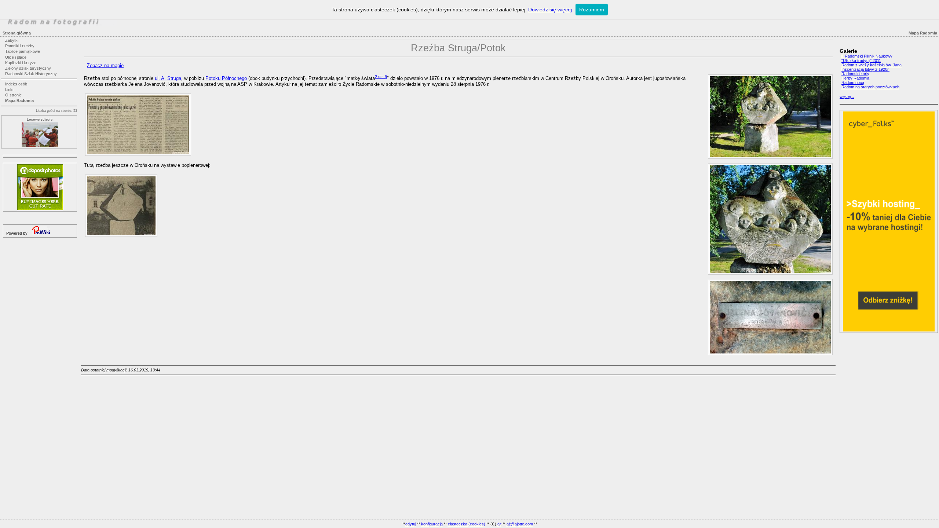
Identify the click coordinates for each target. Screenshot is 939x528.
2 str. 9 (381, 76)
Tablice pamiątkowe (22, 51)
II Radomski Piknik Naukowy (866, 56)
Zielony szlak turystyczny (28, 68)
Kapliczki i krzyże (20, 62)
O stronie (13, 95)
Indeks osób (16, 84)
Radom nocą (852, 82)
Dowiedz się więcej (550, 9)
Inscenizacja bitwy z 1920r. (865, 69)
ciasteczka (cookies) (466, 524)
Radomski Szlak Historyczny (31, 74)
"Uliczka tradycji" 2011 (861, 60)
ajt (499, 524)
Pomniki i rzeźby (19, 46)
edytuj (410, 524)
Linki (9, 89)
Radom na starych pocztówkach (870, 87)
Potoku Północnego (226, 78)
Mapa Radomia (19, 100)
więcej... (847, 96)
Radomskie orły (855, 74)
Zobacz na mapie (105, 65)
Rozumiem (591, 9)
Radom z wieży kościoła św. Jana (871, 65)
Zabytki (11, 40)
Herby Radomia (855, 78)
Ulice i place (15, 57)
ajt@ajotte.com (520, 524)
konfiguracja (432, 524)
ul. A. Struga (168, 78)
